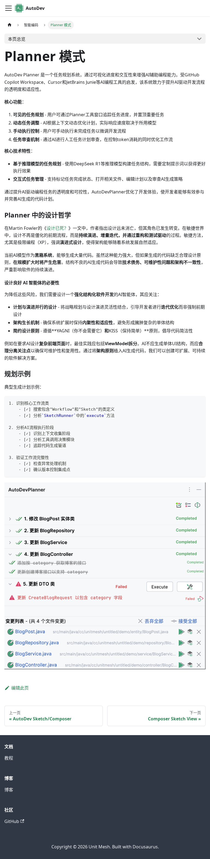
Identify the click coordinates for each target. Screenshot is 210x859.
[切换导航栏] (8, 8)
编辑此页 (20, 688)
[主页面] (9, 25)
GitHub (11, 821)
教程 (8, 758)
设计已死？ (57, 228)
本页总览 (16, 39)
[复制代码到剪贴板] (198, 402)
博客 (8, 790)
